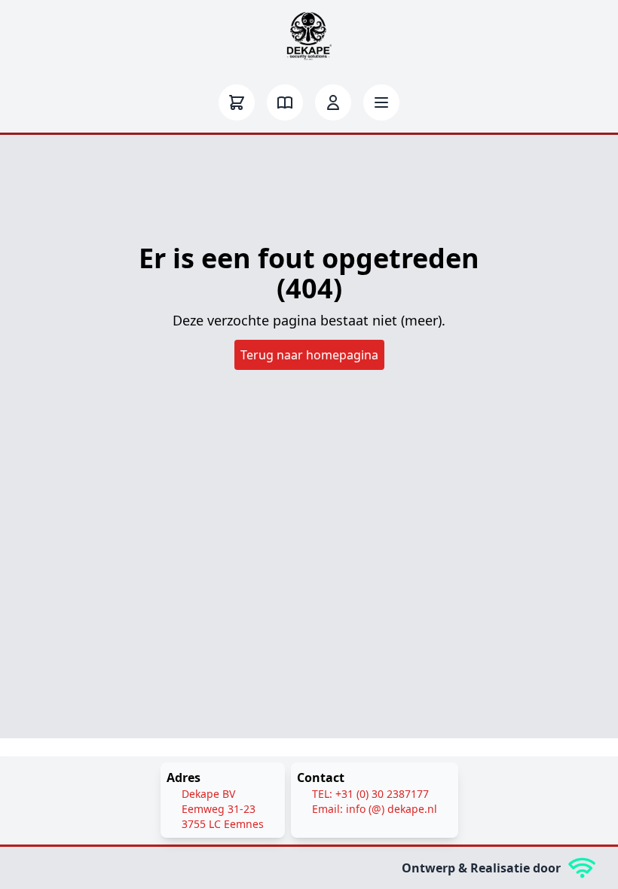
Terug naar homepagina (309, 355)
